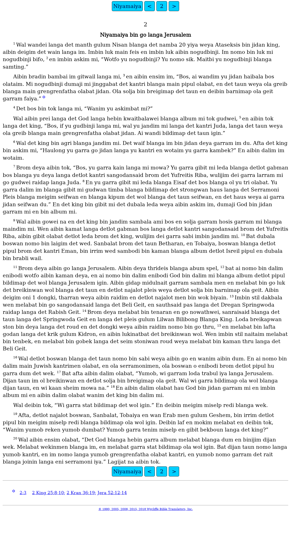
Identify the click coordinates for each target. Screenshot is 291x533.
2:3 (23, 492)
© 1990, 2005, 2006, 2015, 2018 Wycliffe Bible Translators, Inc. (145, 509)
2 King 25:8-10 (48, 492)
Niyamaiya (127, 6)
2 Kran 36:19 (81, 492)
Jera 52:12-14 (112, 492)
